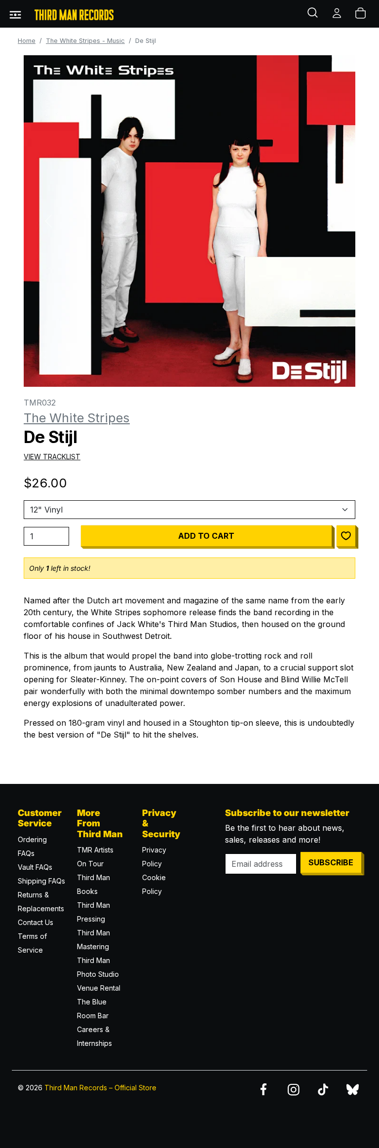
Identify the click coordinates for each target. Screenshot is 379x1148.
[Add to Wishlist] (346, 535)
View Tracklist (52, 456)
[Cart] (361, 14)
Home (27, 40)
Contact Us (35, 922)
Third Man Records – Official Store (100, 1087)
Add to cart (206, 536)
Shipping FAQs (41, 881)
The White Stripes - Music (85, 40)
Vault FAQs (35, 867)
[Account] (337, 14)
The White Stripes (77, 417)
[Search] (314, 14)
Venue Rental (98, 988)
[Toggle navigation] (15, 14)
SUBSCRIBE (330, 862)
